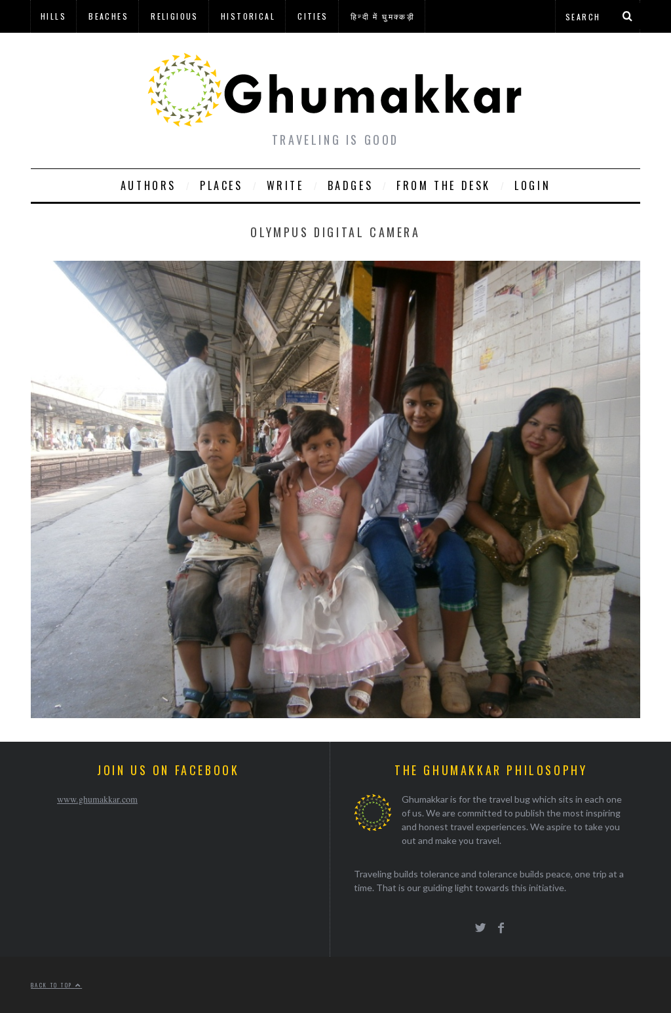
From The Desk (443, 185)
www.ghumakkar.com (97, 799)
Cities (312, 16)
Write (285, 185)
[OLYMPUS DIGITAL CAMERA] (335, 714)
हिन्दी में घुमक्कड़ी (383, 16)
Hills (53, 16)
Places (221, 185)
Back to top (53, 985)
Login (532, 185)
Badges (351, 185)
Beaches (108, 16)
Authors (148, 185)
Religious (175, 16)
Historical (248, 16)
